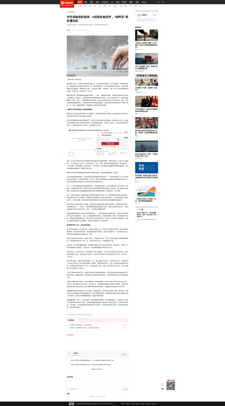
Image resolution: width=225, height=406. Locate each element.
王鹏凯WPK (141, 71)
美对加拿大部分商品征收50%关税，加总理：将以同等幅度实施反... (146, 133)
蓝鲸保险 (70, 335)
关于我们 (123, 403)
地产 (95, 6)
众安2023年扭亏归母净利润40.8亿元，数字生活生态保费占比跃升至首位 (91, 364)
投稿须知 (143, 403)
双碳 (135, 6)
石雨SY (69, 30)
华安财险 (71, 12)
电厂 (140, 6)
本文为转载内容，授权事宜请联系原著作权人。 (80, 314)
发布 (125, 389)
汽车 (100, 6)
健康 (105, 6)
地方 (109, 6)
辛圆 (136, 113)
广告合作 (133, 403)
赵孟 (136, 203)
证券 (90, 6)
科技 (80, 6)
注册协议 (138, 403)
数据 (125, 6)
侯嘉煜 (136, 71)
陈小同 (136, 182)
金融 (85, 6)
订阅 (124, 354)
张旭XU (137, 49)
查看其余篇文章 (96, 369)
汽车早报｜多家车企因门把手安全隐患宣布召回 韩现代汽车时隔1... (146, 178)
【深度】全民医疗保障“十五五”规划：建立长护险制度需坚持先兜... (146, 45)
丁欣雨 (136, 92)
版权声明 (148, 403)
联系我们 (128, 403)
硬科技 (115, 6)
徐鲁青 (140, 158)
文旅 (121, 6)
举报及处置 (153, 403)
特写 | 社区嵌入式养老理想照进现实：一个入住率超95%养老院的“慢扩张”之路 (92, 360)
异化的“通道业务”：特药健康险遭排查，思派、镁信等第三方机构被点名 (146, 214)
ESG (130, 6)
